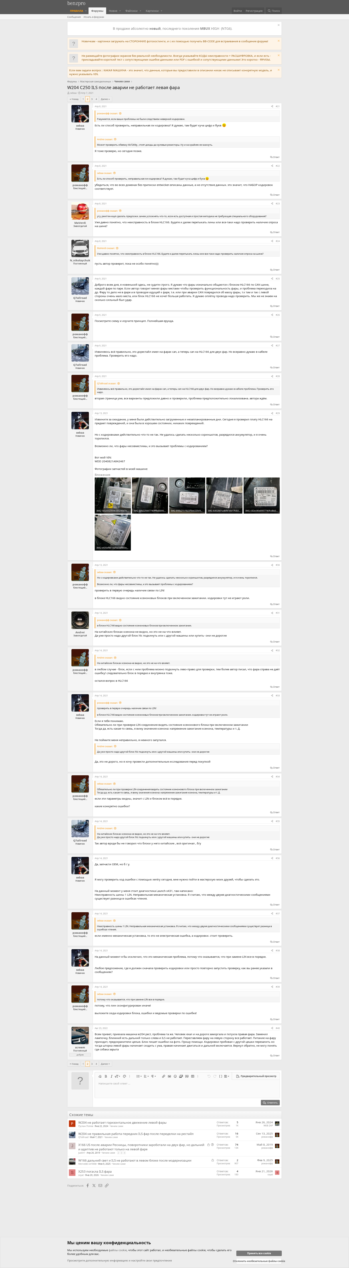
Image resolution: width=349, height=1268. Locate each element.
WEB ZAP (268, 1125)
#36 (278, 858)
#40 (278, 1028)
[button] (86, 10)
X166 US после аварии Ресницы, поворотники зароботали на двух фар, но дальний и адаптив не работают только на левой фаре (141, 1147)
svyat (81, 1175)
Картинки (152, 11)
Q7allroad (83, 1137)
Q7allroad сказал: (106, 383)
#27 (278, 345)
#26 (278, 314)
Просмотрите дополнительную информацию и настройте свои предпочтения (119, 1260)
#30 (278, 565)
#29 (278, 413)
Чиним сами (116, 1126)
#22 (278, 165)
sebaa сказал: (104, 173)
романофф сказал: (107, 113)
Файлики (131, 11)
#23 (278, 203)
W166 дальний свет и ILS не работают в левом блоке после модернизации (134, 1160)
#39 (278, 986)
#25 (278, 278)
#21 (278, 106)
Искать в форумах (94, 16)
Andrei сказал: (105, 139)
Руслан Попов (85, 1126)
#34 (278, 776)
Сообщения (74, 16)
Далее (104, 99)
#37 (278, 913)
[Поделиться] (272, 106)
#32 (278, 650)
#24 (278, 241)
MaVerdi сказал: (106, 248)
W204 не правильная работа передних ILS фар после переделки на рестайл (136, 1134)
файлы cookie (118, 1250)
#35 (278, 821)
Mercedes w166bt (87, 1163)
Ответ (276, 157)
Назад (75, 99)
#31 (278, 612)
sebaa (73, 92)
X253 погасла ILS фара (95, 1171)
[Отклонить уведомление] (278, 25)
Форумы (97, 11)
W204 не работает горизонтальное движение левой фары (122, 1122)
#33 (278, 695)
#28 (278, 376)
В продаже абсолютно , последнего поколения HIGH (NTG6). (173, 28)
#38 (278, 950)
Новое (113, 11)
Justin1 (81, 1152)
